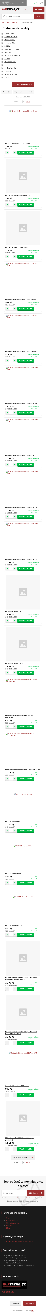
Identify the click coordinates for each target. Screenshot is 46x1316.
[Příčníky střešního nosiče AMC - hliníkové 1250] (23, 488)
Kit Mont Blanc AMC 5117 (14, 612)
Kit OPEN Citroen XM (12, 822)
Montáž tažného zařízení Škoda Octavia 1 (20, 1242)
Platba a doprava (12, 1221)
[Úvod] (10, 9)
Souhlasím (29, 1303)
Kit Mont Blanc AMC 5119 (14, 663)
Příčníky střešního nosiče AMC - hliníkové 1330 (21, 559)
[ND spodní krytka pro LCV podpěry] (23, 124)
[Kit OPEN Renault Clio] (23, 854)
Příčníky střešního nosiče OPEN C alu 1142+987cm (22, 770)
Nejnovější (6, 92)
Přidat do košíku (25, 152)
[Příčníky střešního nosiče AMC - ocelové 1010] (23, 280)
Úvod (3, 23)
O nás (8, 1218)
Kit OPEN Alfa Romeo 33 (13, 926)
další (28, 102)
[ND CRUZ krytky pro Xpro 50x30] (23, 228)
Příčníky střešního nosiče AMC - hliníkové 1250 (21, 507)
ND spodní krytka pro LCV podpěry (17, 143)
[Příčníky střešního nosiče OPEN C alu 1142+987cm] (23, 750)
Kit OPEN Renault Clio (13, 874)
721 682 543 (6, 2)
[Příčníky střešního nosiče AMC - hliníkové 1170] (23, 436)
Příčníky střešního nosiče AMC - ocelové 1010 (21, 299)
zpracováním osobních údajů (19, 1198)
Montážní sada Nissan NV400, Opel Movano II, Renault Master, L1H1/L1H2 (21, 979)
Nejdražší (29, 92)
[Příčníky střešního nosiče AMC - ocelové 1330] (23, 332)
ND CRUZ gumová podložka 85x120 (17, 195)
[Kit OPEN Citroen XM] (23, 802)
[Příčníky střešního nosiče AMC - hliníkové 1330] (23, 540)
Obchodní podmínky (13, 1223)
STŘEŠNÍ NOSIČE (12, 23)
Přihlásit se (34, 1193)
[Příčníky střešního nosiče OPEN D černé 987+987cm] (23, 696)
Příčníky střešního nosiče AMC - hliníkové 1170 (21, 455)
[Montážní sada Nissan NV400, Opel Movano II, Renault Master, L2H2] (23, 1012)
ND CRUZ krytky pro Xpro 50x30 (16, 247)
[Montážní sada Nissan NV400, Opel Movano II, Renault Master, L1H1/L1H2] (23, 958)
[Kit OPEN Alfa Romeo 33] (23, 906)
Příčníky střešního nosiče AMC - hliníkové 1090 (21, 403)
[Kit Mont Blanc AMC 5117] (23, 592)
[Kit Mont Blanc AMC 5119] (23, 644)
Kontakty (9, 1226)
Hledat (39, 16)
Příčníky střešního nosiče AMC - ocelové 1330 (21, 351)
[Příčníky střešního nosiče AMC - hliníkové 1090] (23, 384)
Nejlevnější (18, 92)
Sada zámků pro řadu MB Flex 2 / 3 (17, 1086)
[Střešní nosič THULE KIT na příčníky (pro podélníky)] (23, 1118)
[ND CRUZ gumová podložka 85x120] (23, 176)
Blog (8, 1228)
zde (32, 1311)
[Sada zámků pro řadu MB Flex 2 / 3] (23, 1066)
